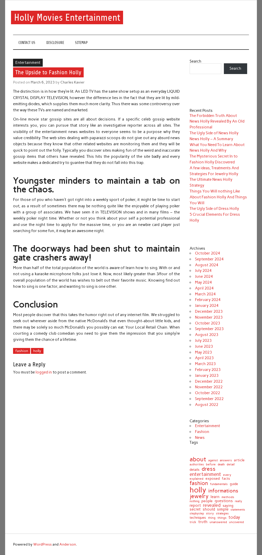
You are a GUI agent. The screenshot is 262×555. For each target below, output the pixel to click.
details (195, 469)
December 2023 (209, 311)
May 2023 (203, 352)
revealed (212, 505)
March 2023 (205, 363)
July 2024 (203, 270)
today (234, 517)
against (213, 460)
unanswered (218, 522)
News (200, 437)
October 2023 (207, 323)
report (195, 506)
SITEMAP (81, 43)
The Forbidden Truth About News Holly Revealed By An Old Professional (217, 121)
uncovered (236, 522)
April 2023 (204, 358)
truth (203, 522)
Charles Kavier (72, 82)
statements (238, 510)
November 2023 (209, 317)
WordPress (42, 544)
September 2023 (209, 329)
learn (215, 497)
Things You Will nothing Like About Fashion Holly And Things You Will (218, 197)
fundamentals (219, 484)
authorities (197, 464)
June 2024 (204, 276)
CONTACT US (26, 43)
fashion (21, 350)
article (239, 460)
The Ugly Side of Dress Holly (214, 208)
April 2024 (204, 288)
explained (196, 478)
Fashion (202, 431)
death (221, 464)
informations (223, 490)
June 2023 (204, 346)
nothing (194, 501)
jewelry (199, 496)
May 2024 (203, 282)
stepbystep (197, 513)
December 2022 (209, 381)
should (209, 509)
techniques (198, 518)
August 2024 (206, 265)
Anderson (67, 544)
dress (208, 469)
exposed (212, 478)
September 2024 (209, 259)
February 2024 (208, 299)
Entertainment (27, 62)
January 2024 (207, 305)
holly (37, 350)
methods (228, 497)
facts (226, 478)
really (238, 501)
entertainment (205, 474)
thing (211, 518)
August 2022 (206, 404)
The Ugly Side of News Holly (214, 133)
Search (195, 61)
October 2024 (207, 253)
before (211, 464)
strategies (222, 513)
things (221, 517)
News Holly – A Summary (211, 139)
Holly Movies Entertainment (67, 17)
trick (193, 522)
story (210, 513)
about (198, 459)
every (227, 474)
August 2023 (206, 334)
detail (231, 464)
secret (195, 509)
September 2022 (209, 398)
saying (228, 506)
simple (222, 509)
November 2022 (209, 387)
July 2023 (203, 340)
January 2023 (207, 375)
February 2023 (208, 369)
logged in (44, 372)
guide (234, 484)
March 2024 (205, 294)
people (207, 501)
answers (226, 460)
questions (224, 501)
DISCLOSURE (55, 43)
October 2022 (207, 393)
